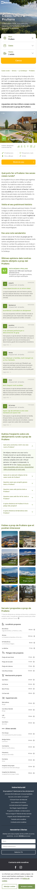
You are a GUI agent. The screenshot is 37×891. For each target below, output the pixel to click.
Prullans (32, 71)
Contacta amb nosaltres (18, 822)
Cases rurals (5, 71)
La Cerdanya (23, 71)
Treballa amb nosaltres (18, 819)
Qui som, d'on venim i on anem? (18, 797)
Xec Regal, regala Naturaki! (18, 808)
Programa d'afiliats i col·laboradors (18, 811)
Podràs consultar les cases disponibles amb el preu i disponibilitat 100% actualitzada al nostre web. (18, 467)
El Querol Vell (15, 139)
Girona (14, 71)
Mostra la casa (18, 162)
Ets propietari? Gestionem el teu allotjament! (18, 791)
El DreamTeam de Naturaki (18, 800)
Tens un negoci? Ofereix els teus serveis (18, 814)
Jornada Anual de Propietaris (18, 805)
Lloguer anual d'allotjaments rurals (18, 816)
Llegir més (6, 345)
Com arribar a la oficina (18, 802)
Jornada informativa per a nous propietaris (18, 794)
